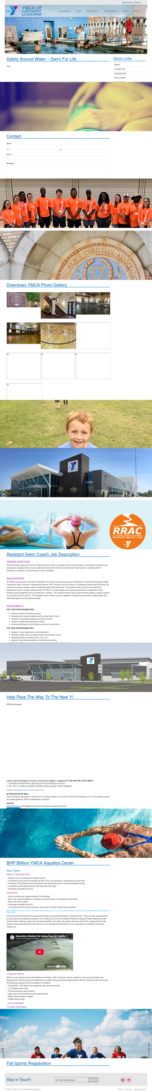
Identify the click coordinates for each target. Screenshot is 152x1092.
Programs (93, 11)
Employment (120, 73)
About (137, 11)
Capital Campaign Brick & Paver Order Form (25, 790)
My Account (127, 2)
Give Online (120, 77)
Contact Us (119, 68)
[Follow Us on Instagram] (128, 1080)
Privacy (129, 1089)
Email (9, 154)
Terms (121, 1089)
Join (78, 11)
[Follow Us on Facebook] (123, 1080)
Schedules (110, 11)
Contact (137, 2)
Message (11, 163)
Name (9, 143)
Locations (65, 11)
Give (125, 11)
